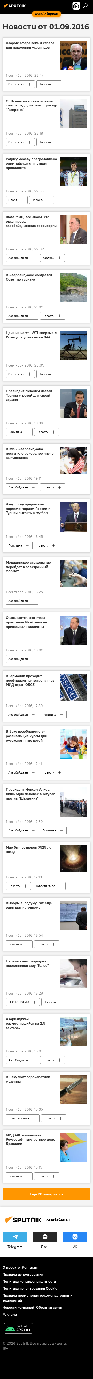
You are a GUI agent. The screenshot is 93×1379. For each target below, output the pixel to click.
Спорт (12, 200)
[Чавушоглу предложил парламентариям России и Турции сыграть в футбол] (73, 517)
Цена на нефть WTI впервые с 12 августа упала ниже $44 (31, 335)
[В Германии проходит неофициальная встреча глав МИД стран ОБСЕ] (73, 687)
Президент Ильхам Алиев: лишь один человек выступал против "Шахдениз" (30, 794)
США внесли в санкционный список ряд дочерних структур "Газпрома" (31, 105)
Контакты (30, 1267)
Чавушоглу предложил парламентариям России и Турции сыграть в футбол (28, 508)
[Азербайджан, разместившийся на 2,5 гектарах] (73, 1031)
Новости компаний (18, 1307)
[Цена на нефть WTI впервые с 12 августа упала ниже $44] (73, 345)
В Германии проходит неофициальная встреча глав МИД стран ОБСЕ (30, 680)
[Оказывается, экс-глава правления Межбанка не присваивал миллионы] (73, 630)
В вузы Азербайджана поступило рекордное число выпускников (30, 453)
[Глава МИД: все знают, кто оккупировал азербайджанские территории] (73, 229)
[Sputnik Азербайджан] (15, 7)
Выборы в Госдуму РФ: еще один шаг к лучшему (29, 905)
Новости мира (45, 886)
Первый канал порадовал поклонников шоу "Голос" (27, 963)
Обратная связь (49, 1307)
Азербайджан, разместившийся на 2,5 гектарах (25, 1023)
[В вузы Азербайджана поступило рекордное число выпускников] (73, 460)
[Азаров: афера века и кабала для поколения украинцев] (73, 55)
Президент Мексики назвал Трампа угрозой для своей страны (29, 395)
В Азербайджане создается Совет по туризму (29, 277)
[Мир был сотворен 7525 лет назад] (73, 858)
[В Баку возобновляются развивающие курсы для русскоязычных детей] (73, 744)
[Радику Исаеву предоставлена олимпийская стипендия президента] (73, 171)
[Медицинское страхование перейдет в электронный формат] (73, 573)
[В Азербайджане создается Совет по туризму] (73, 287)
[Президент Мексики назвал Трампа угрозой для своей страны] (73, 403)
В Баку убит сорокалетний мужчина (28, 1079)
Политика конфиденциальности (29, 1281)
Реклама (10, 1314)
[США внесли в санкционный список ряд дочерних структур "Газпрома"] (73, 113)
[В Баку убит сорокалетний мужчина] (73, 1089)
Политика (15, 432)
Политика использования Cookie (30, 1288)
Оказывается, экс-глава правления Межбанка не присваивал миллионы (26, 622)
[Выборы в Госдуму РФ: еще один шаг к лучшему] (73, 915)
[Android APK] (18, 1329)
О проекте (11, 1267)
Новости (45, 84)
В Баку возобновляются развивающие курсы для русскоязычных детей (26, 736)
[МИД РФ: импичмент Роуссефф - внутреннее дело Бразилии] (73, 1147)
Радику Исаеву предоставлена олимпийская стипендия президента (31, 163)
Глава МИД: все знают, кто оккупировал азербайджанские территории (31, 221)
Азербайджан (18, 258)
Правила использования (23, 1274)
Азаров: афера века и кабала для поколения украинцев (30, 45)
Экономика (16, 84)
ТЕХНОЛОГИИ (18, 1002)
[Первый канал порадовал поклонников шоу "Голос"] (73, 973)
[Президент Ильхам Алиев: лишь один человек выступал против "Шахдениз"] (73, 802)
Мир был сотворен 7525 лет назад (29, 849)
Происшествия (18, 1118)
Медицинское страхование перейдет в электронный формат (28, 567)
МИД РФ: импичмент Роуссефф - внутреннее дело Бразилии (30, 1139)
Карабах (48, 258)
